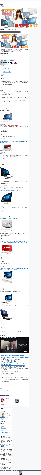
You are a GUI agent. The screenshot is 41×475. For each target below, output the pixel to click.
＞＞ (1, 419)
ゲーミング (11, 405)
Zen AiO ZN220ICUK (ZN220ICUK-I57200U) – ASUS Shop (7, 165)
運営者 (2, 5)
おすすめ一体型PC (3, 69)
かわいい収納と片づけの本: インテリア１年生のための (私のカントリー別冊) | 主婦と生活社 (10, 331)
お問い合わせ (2, 6)
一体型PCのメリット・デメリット (6, 67)
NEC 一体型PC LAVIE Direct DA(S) (7, 72)
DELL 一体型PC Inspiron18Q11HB (6, 70)
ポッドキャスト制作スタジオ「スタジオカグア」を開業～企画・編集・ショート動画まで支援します (6, 426)
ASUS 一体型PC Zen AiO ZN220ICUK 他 (7, 71)
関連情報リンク (3, 74)
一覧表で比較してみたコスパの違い (7, 68)
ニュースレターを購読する (3, 411)
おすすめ (9, 405)
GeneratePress (15, 470)
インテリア (5, 405)
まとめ (2, 75)
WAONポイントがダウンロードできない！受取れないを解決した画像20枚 (9, 406)
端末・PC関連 (2, 405)
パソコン (17, 405)
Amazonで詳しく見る (2, 55)
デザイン (14, 405)
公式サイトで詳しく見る (3, 231)
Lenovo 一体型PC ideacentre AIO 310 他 (7, 73)
